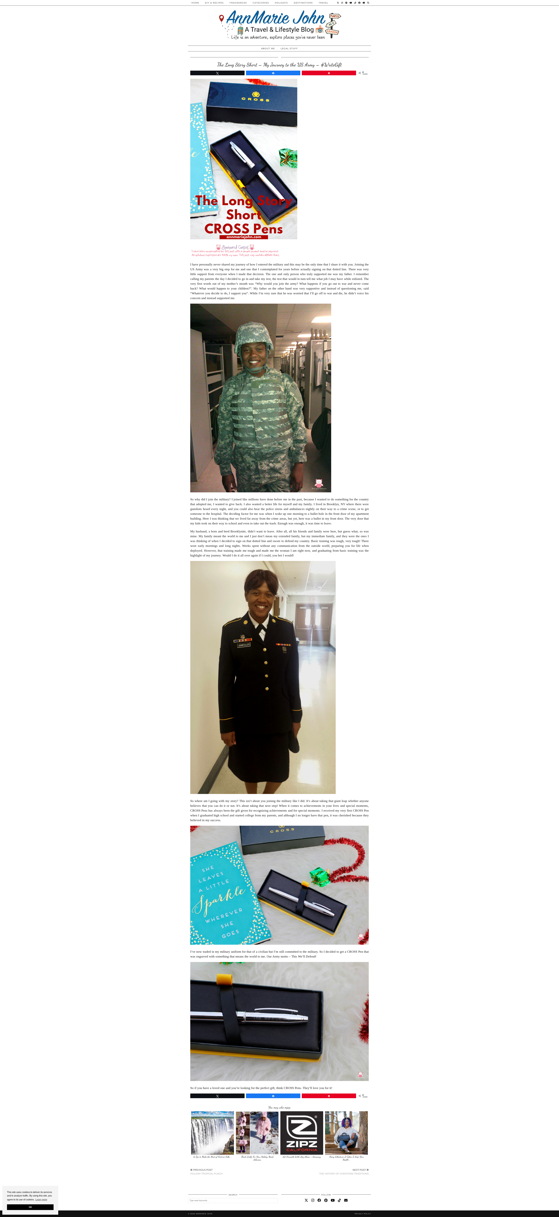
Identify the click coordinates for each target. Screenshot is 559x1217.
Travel (323, 2)
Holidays (281, 2)
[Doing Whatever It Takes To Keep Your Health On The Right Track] (346, 1133)
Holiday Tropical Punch (206, 1172)
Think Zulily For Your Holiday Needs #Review (257, 1158)
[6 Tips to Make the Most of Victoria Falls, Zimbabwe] (212, 1133)
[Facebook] (359, 3)
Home (195, 2)
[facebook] (319, 1200)
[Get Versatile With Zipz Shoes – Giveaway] (301, 1133)
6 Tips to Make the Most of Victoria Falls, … (212, 1156)
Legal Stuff (289, 48)
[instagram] (312, 1200)
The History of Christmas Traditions (344, 1172)
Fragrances (238, 2)
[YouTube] (351, 3)
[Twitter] (338, 3)
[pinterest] (326, 1200)
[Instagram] (342, 3)
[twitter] (306, 1200)
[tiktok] (339, 1200)
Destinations (303, 2)
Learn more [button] (41, 1199)
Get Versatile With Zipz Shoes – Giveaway (302, 1156)
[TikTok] (355, 3)
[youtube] (333, 1200)
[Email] (364, 3)
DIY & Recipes (214, 2)
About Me (268, 48)
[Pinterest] (346, 3)
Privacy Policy (363, 1214)
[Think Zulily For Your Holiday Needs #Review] (257, 1133)
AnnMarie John (204, 1214)
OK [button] (30, 1207)
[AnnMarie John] (279, 22)
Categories (261, 2)
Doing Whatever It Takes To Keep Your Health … (346, 1158)
